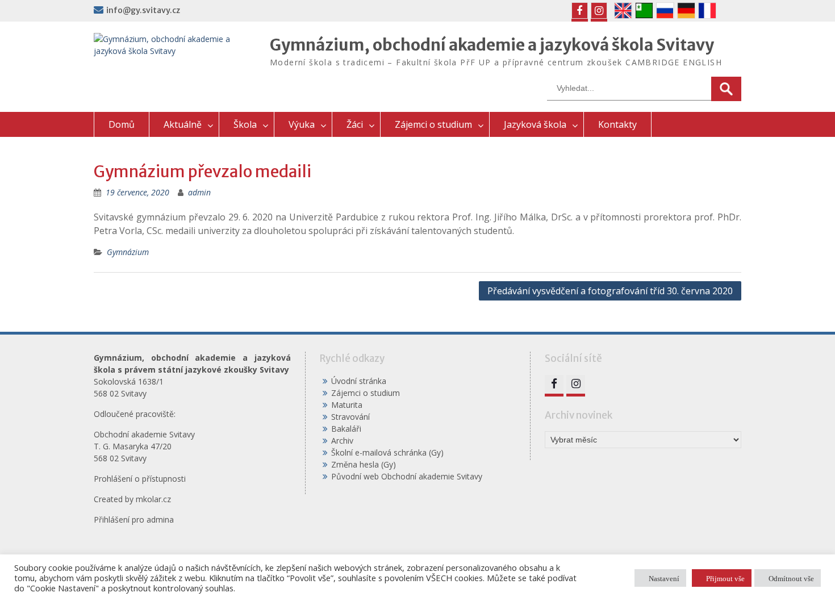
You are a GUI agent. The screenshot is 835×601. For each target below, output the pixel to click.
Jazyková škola (535, 124)
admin (199, 192)
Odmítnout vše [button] (791, 578)
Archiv (342, 440)
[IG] (599, 10)
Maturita (346, 404)
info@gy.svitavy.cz (143, 10)
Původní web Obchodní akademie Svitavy (406, 476)
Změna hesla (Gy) (363, 464)
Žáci (354, 124)
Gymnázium (128, 252)
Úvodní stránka (358, 380)
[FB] (579, 10)
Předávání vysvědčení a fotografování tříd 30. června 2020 (610, 291)
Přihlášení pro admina (134, 519)
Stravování (350, 416)
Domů (121, 124)
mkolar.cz (153, 499)
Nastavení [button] (664, 578)
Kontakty (617, 124)
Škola (245, 124)
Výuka (302, 124)
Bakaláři (346, 428)
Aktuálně (183, 124)
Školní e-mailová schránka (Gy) (387, 452)
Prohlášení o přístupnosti (140, 478)
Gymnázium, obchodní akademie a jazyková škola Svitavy (492, 45)
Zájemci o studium (433, 124)
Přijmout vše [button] (725, 578)
